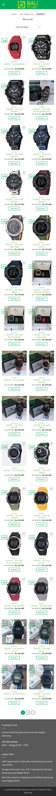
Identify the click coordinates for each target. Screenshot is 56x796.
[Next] (33, 712)
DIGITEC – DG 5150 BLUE (14, 470)
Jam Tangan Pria (26, 14)
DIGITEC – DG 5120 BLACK (14, 426)
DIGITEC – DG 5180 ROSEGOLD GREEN (42, 291)
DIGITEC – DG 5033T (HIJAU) (41, 246)
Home (14, 14)
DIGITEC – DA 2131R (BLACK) (14, 155)
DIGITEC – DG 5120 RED (14, 380)
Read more (14, 73)
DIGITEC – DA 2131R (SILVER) (14, 200)
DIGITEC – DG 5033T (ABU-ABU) (14, 246)
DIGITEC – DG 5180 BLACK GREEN (14, 336)
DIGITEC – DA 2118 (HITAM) (14, 110)
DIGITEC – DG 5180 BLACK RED (42, 336)
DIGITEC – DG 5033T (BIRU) (14, 291)
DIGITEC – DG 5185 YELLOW (42, 516)
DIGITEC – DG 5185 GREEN (14, 516)
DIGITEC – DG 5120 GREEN (42, 426)
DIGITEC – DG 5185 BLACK (42, 562)
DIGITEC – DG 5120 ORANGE (42, 381)
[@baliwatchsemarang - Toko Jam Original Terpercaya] (28, 4)
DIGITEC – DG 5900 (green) (42, 650)
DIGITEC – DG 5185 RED (14, 606)
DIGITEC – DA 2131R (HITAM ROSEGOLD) (41, 110)
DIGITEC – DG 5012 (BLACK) (42, 695)
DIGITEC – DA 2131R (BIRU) (41, 155)
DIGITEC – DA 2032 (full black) (14, 650)
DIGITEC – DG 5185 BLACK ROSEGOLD (14, 562)
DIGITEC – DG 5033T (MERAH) (41, 200)
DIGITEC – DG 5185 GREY (41, 606)
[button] (3, 4)
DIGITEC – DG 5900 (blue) (14, 694)
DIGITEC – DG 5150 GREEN (42, 471)
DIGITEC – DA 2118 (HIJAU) (42, 65)
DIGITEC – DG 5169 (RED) (14, 64)
